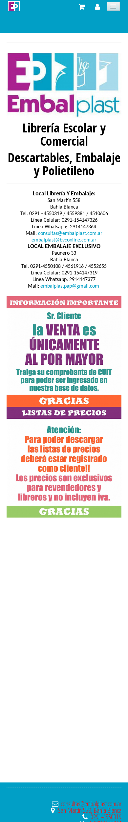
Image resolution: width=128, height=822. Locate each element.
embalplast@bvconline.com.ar (64, 240)
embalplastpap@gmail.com (69, 286)
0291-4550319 (106, 816)
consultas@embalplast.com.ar (70, 233)
